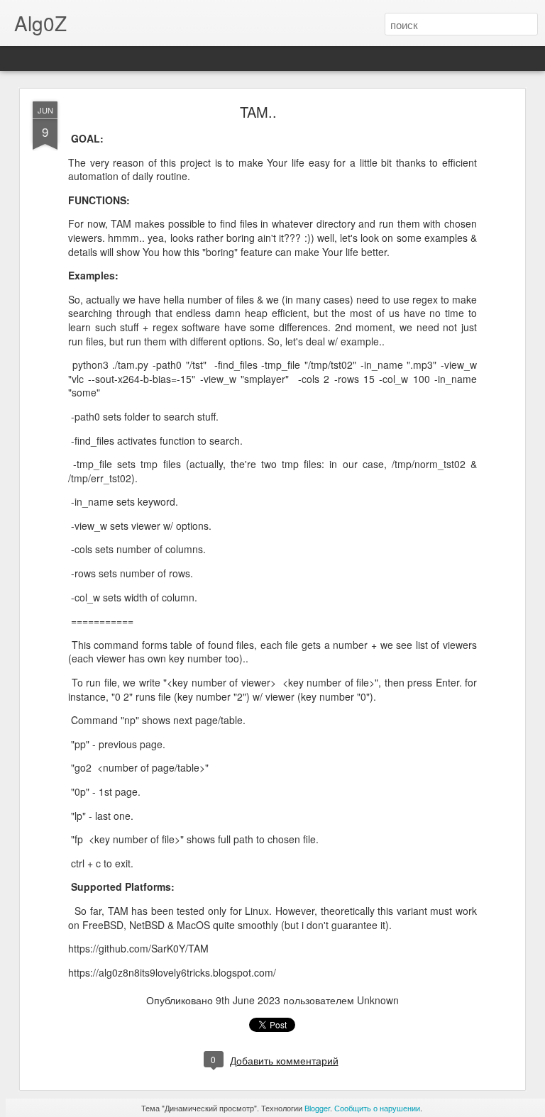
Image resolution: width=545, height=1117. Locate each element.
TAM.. (258, 111)
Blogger (317, 1107)
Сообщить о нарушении (377, 1107)
